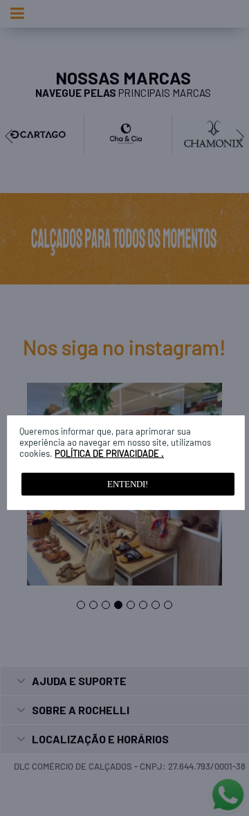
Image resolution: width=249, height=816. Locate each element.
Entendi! (127, 484)
